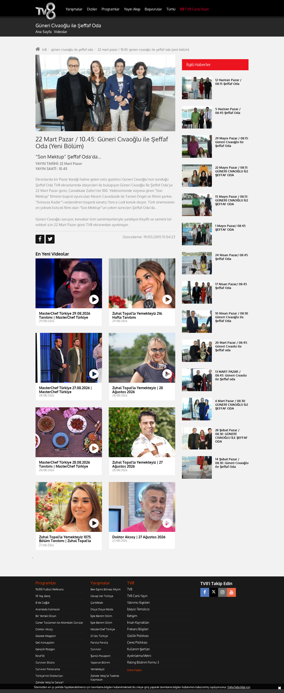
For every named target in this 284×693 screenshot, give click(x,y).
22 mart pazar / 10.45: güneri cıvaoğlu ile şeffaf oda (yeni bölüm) (143, 49)
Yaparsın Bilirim (100, 662)
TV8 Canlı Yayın (197, 9)
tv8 (44, 49)
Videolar (60, 31)
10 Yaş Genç (43, 596)
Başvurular (153, 9)
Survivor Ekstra (45, 662)
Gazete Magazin (46, 636)
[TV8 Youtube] (231, 592)
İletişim (132, 616)
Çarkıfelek (97, 602)
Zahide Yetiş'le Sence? (49, 682)
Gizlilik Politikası (138, 636)
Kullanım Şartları (138, 649)
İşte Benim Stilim (101, 616)
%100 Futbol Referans (50, 589)
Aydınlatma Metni (139, 656)
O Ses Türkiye (99, 636)
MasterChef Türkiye (103, 629)
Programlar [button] (111, 9)
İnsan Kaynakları (138, 622)
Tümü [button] (171, 9)
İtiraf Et (40, 656)
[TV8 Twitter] (213, 592)
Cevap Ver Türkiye (102, 596)
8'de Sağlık (42, 602)
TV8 (129, 589)
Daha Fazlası (134, 670)
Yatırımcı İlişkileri (138, 602)
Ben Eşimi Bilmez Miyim (105, 589)
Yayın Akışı (132, 9)
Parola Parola (99, 642)
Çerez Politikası (137, 642)
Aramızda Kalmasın (48, 609)
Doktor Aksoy (44, 629)
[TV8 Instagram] (222, 592)
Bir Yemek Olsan (46, 616)
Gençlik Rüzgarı (45, 649)
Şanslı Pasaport (100, 656)
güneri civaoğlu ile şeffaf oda (72, 49)
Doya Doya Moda (102, 609)
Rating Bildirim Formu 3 (143, 662)
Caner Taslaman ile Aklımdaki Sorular (59, 622)
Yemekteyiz (98, 669)
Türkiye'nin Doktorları (49, 675)
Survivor (96, 649)
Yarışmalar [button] (74, 9)
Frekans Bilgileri (137, 629)
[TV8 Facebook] (204, 592)
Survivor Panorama (48, 669)
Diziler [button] (92, 9)
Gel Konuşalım (45, 642)
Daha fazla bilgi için (238, 687)
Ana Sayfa (44, 31)
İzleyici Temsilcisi (138, 609)
